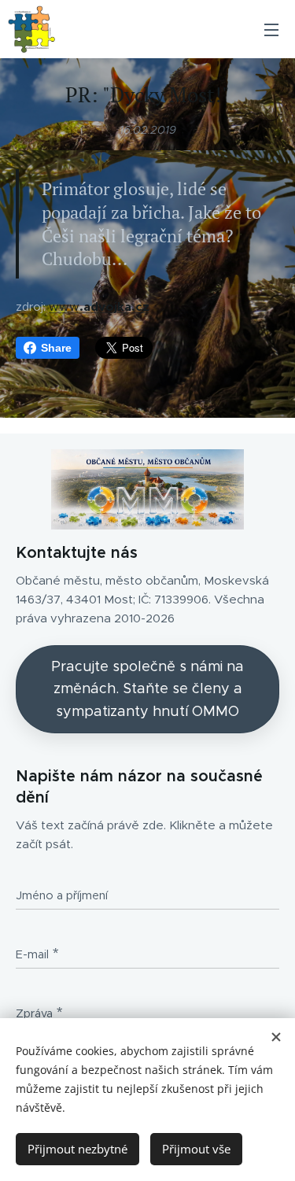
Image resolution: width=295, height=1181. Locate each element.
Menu (271, 29)
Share (56, 347)
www (99, 306)
